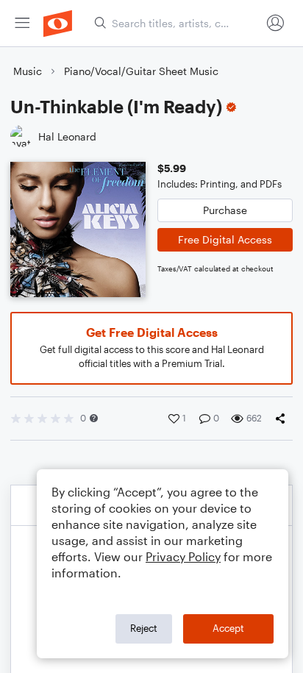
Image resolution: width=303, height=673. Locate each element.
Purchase (225, 210)
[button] (94, 418)
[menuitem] (22, 23)
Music (27, 71)
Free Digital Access (225, 239)
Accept (228, 628)
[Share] (283, 418)
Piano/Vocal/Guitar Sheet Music (141, 71)
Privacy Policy (183, 556)
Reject (143, 628)
